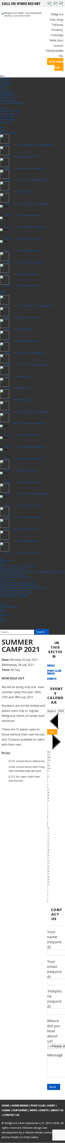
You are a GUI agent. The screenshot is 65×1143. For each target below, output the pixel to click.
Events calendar (55, 695)
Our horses (19, 1110)
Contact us (11, 1115)
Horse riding (19, 1105)
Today (51, 732)
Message (55, 1054)
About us (57, 1110)
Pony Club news (54, 672)
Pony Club (38, 1105)
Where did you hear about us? (53, 1031)
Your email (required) (54, 969)
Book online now (56, 64)
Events (51, 678)
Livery (51, 1105)
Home (5, 1105)
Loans (6, 1110)
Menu (2, 76)
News (51, 665)
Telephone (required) (54, 999)
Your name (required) (54, 939)
